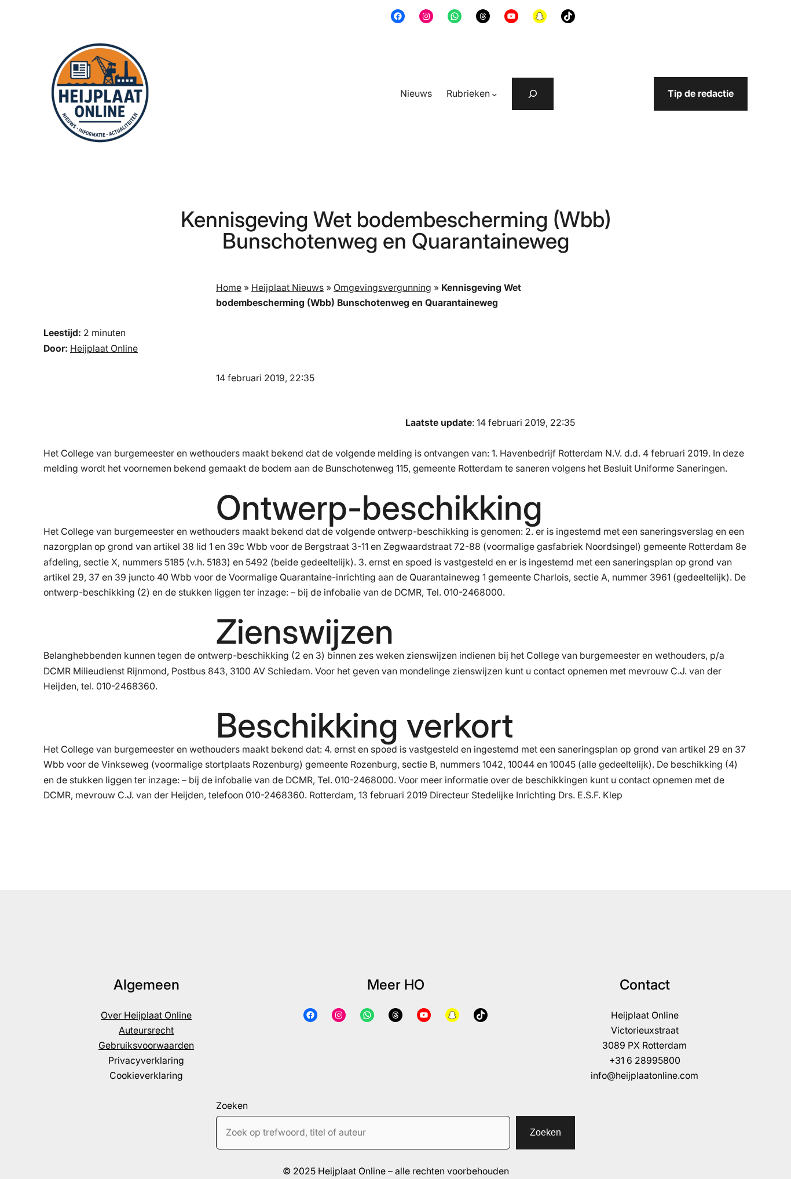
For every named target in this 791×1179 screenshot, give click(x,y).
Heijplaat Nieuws (287, 287)
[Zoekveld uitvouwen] (533, 94)
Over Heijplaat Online (146, 1015)
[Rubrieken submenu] (494, 94)
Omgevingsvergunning (382, 287)
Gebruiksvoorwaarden (146, 1045)
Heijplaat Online (104, 348)
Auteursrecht (146, 1030)
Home (228, 287)
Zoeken (232, 1105)
